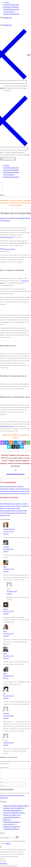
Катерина (6, 713)
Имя (1, 782)
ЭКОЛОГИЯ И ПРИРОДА (11, 829)
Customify (7, 843)
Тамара (5, 609)
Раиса (5, 653)
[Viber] (24, 443)
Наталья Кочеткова (9, 529)
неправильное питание (6, 237)
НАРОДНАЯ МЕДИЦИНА (11, 817)
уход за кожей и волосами (12, 508)
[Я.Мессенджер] (9, 447)
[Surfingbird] (22, 447)
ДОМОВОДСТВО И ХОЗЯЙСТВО (13, 808)
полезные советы (10, 506)
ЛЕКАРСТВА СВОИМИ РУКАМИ (20, 218)
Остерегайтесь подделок (7, 426)
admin (1, 218)
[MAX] (2, 443)
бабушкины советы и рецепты (12, 503)
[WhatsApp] (28, 443)
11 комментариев (5, 220)
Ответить (6, 534)
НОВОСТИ (6, 819)
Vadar (4, 673)
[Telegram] (20, 443)
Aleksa (5, 566)
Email (2, 786)
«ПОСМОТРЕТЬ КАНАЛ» (15, 474)
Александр (6, 547)
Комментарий (4, 767)
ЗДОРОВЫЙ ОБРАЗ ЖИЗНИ (11, 810)
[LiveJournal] (18, 447)
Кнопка (2, 195)
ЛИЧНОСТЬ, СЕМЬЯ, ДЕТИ (11, 815)
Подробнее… (4, 863)
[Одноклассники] (11, 443)
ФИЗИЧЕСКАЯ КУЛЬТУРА (11, 826)
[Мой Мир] (15, 443)
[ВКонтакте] (7, 443)
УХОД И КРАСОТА (9, 824)
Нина (4, 631)
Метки (2, 503)
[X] (13, 447)
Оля (4, 693)
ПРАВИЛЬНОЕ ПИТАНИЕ (11, 822)
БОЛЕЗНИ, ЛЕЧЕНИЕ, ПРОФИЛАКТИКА (15, 806)
